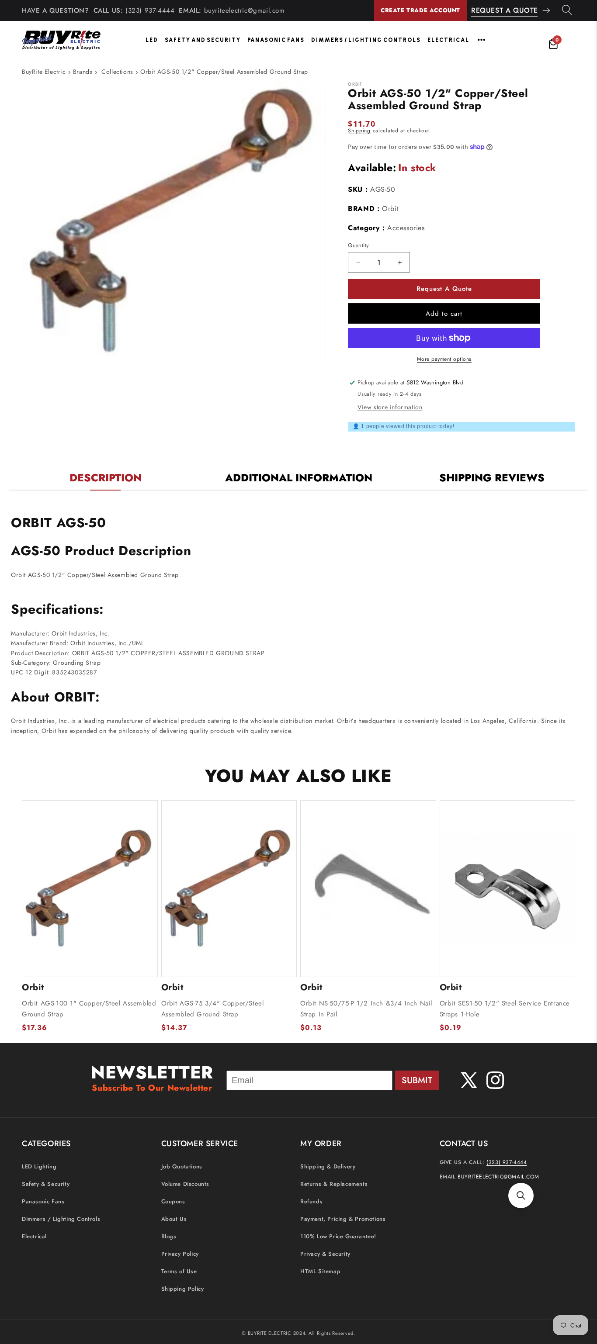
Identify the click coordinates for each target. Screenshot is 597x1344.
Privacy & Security (325, 1254)
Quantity (358, 245)
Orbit (390, 209)
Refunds (311, 1201)
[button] (521, 1195)
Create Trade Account (420, 10)
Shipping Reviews (492, 477)
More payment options (444, 359)
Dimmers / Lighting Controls (366, 40)
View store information (390, 407)
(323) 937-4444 (149, 10)
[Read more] (481, 39)
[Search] (567, 10)
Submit (417, 1080)
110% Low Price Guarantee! (338, 1236)
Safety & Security (45, 1184)
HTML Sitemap (320, 1271)
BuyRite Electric (44, 71)
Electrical (448, 40)
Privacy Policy (180, 1254)
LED (152, 40)
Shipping (359, 131)
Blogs (169, 1236)
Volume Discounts (185, 1184)
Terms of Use (179, 1271)
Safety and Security (203, 40)
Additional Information (298, 477)
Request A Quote (504, 10)
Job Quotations (181, 1166)
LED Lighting (39, 1166)
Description (105, 477)
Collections (117, 71)
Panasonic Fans (276, 40)
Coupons (173, 1201)
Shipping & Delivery (327, 1166)
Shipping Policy (182, 1289)
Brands (83, 71)
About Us (174, 1219)
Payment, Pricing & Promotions (342, 1219)
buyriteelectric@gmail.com (244, 10)
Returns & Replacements (334, 1184)
